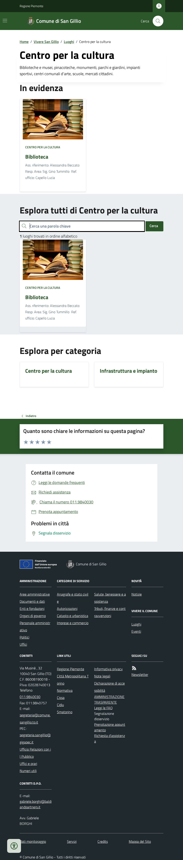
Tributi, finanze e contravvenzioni (110, 612)
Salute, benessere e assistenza (110, 598)
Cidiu (60, 704)
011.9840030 (30, 696)
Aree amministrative (35, 594)
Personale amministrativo (35, 626)
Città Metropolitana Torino (73, 679)
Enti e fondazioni (32, 608)
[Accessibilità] (14, 845)
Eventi (136, 631)
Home (24, 41)
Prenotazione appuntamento (109, 727)
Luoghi (69, 41)
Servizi (72, 841)
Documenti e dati (32, 601)
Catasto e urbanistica (72, 615)
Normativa (65, 690)
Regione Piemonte (31, 6)
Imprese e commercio (72, 623)
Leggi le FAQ (103, 708)
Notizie (136, 594)
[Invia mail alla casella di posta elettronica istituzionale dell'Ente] (36, 718)
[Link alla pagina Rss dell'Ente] (134, 668)
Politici (24, 637)
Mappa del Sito (140, 841)
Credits (103, 841)
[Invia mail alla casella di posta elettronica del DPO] (36, 804)
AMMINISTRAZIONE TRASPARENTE (109, 699)
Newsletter (139, 674)
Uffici (23, 644)
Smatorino (64, 712)
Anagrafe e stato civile (72, 598)
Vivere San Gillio (46, 41)
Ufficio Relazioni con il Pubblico (35, 753)
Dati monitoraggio (33, 841)
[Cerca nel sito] (156, 21)
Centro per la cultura (42, 147)
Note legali (102, 676)
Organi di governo (33, 615)
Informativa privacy (108, 669)
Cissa (60, 697)
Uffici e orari (28, 763)
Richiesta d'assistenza (109, 738)
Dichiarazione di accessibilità (109, 687)
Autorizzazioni (67, 608)
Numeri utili (28, 770)
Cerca (154, 225)
